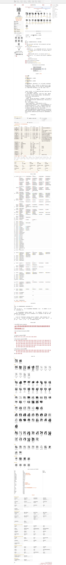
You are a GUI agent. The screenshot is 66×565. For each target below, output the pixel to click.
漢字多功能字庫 (17, 301)
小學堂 (21, 301)
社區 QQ (47, 563)
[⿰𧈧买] (31, 336)
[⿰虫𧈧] (32, 336)
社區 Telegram (43, 563)
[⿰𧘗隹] (19, 329)
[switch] (21, 46)
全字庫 (20, 19)
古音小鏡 (25, 301)
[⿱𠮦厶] (24, 329)
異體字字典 (17, 20)
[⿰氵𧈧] (23, 336)
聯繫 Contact (50, 563)
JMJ (20, 20)
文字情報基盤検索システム (31, 487)
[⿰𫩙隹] (20, 329)
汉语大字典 (17, 19)
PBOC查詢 (17, 18)
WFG (41, 73)
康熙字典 (20, 18)
